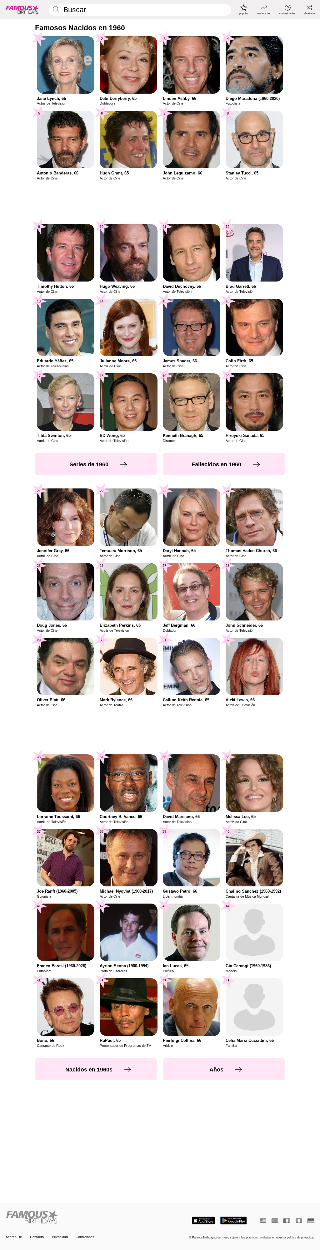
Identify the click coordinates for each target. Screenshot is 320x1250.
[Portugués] (275, 1220)
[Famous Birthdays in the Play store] (233, 1220)
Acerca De (14, 1237)
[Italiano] (299, 1220)
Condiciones (85, 1237)
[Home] (81, 1217)
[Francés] (286, 1220)
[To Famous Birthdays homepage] (22, 9)
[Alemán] (311, 1220)
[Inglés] (263, 1220)
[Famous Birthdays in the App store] (203, 1220)
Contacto (37, 1237)
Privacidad (60, 1237)
